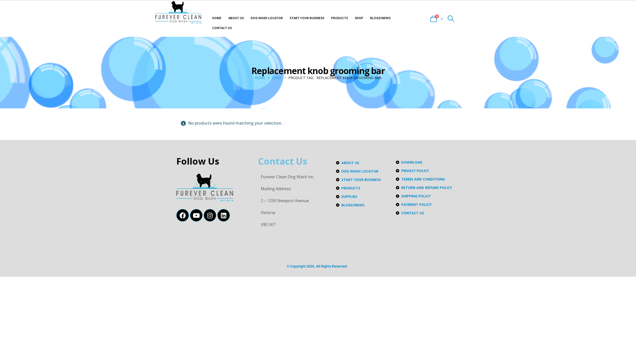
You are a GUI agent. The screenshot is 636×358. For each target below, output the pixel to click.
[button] (451, 18)
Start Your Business (307, 18)
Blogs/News (380, 18)
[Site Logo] (178, 12)
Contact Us (222, 28)
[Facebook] (182, 215)
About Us (236, 18)
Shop (359, 18)
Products (339, 18)
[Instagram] (210, 215)
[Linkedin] (223, 215)
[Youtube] (196, 215)
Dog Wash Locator (267, 18)
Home (216, 18)
